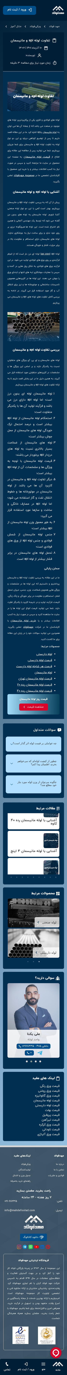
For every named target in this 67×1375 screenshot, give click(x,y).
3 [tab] (45, 867)
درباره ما (60, 1164)
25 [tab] (22, 877)
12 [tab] (45, 872)
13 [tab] (39, 872)
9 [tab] (11, 867)
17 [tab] (17, 872)
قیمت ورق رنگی (50, 1086)
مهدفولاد (28, 627)
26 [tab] (17, 877)
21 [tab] (45, 877)
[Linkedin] (42, 1247)
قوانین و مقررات (56, 1175)
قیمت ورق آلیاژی (48, 1134)
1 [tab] (56, 867)
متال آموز (15, 26)
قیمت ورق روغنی (49, 1091)
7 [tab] (22, 867)
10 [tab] (56, 872)
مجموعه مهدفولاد (24, 175)
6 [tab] (28, 867)
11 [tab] (50, 872)
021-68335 (10, 1201)
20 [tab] (50, 877)
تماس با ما (59, 1169)
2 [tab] (50, 867)
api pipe (45, 254)
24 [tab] (28, 877)
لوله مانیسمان (50, 132)
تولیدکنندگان (24, 1169)
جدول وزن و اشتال (22, 1175)
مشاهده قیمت (35, 707)
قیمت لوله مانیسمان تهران (35, 679)
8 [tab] (17, 867)
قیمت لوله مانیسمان (37, 157)
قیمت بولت (52, 1110)
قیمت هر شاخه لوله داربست (34, 666)
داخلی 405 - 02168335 (35, 1046)
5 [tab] (33, 867)
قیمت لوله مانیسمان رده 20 (34, 685)
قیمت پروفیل (51, 1115)
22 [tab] (39, 877)
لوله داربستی (44, 654)
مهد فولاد (54, 26)
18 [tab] (11, 872)
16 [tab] (22, 872)
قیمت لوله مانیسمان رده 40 (34, 691)
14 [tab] (33, 872)
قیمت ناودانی (51, 1129)
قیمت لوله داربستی (40, 660)
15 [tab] (28, 872)
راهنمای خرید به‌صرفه (20, 1181)
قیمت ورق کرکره (49, 1125)
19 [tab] (56, 877)
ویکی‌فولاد (35, 26)
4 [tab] (39, 867)
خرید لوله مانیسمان (23, 621)
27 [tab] (11, 877)
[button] (40, 1061)
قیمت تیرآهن (51, 1120)
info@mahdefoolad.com (19, 1210)
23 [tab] (33, 877)
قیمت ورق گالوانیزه (47, 1096)
